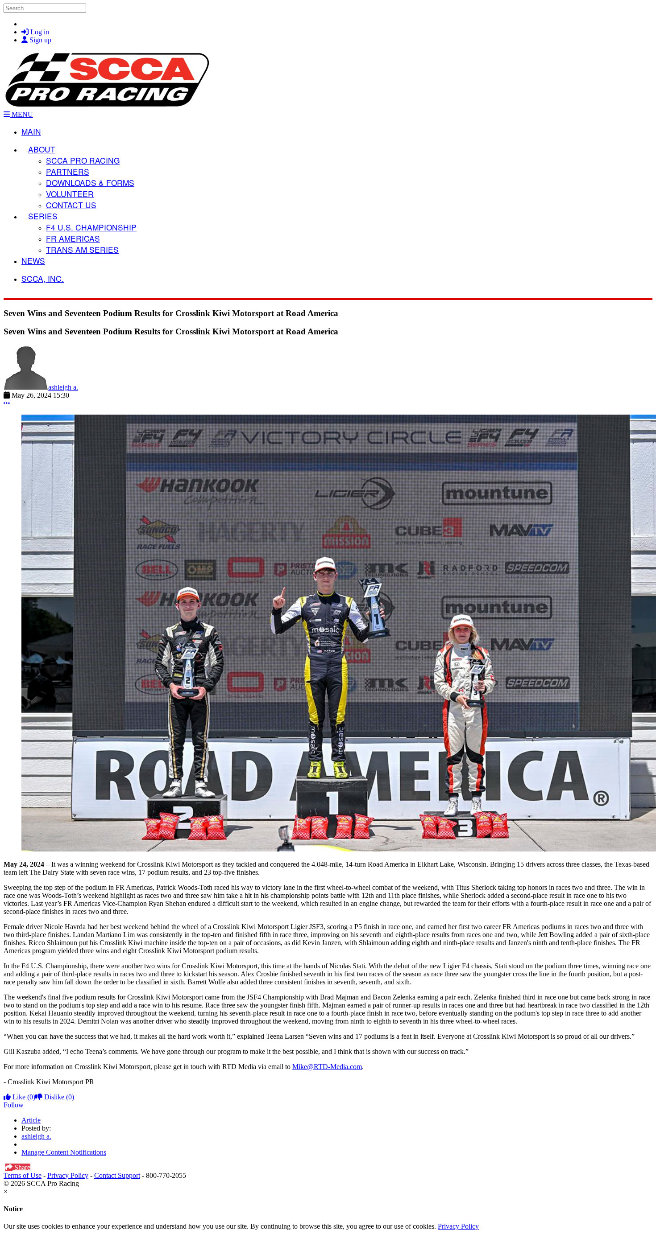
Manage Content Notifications (63, 1152)
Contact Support (117, 1175)
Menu (21, 114)
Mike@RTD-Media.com (327, 1066)
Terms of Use (23, 1175)
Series (43, 216)
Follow (14, 1105)
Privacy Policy (67, 1175)
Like (23, 1097)
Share (21, 1167)
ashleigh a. (63, 387)
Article (31, 1120)
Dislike (58, 1097)
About (41, 149)
